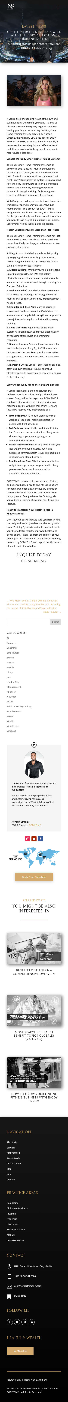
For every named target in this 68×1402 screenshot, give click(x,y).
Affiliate (11, 1234)
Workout (11, 730)
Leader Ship (13, 682)
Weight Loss (13, 726)
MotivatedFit (13, 1152)
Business (11, 642)
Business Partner (16, 1229)
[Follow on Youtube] (34, 838)
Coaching (12, 647)
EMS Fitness (13, 652)
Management (14, 686)
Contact (11, 1179)
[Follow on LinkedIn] (32, 1322)
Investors (11, 1213)
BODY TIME (35, 825)
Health (10, 667)
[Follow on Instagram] (27, 838)
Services (11, 1147)
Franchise (12, 1218)
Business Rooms (15, 1240)
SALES (10, 701)
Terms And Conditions (35, 1379)
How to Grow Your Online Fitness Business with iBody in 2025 (34, 1097)
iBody (10, 672)
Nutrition (11, 696)
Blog (9, 1168)
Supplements (14, 711)
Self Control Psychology (19, 706)
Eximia (10, 657)
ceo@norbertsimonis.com (27, 1285)
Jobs (9, 677)
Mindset (11, 691)
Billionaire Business (17, 1208)
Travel (10, 716)
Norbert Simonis (21, 44)
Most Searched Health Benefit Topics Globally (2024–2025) (34, 1036)
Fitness (10, 662)
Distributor (12, 1224)
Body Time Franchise (34, 877)
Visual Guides (14, 1163)
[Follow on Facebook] (40, 838)
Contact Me (20, 1350)
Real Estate (13, 1202)
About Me (12, 1142)
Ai (8, 638)
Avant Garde (13, 1158)
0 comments (39, 47)
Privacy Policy (14, 1379)
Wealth (10, 721)
